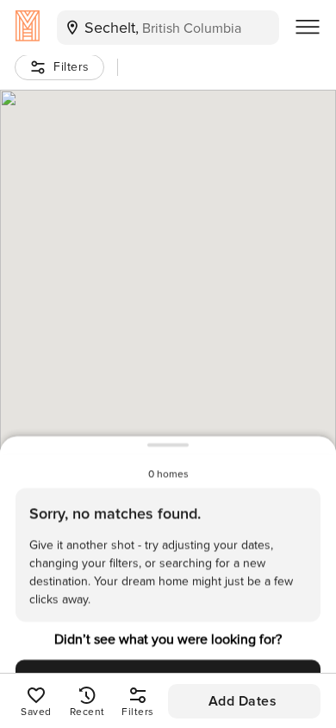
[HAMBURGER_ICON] (307, 27)
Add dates (242, 701)
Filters (71, 67)
